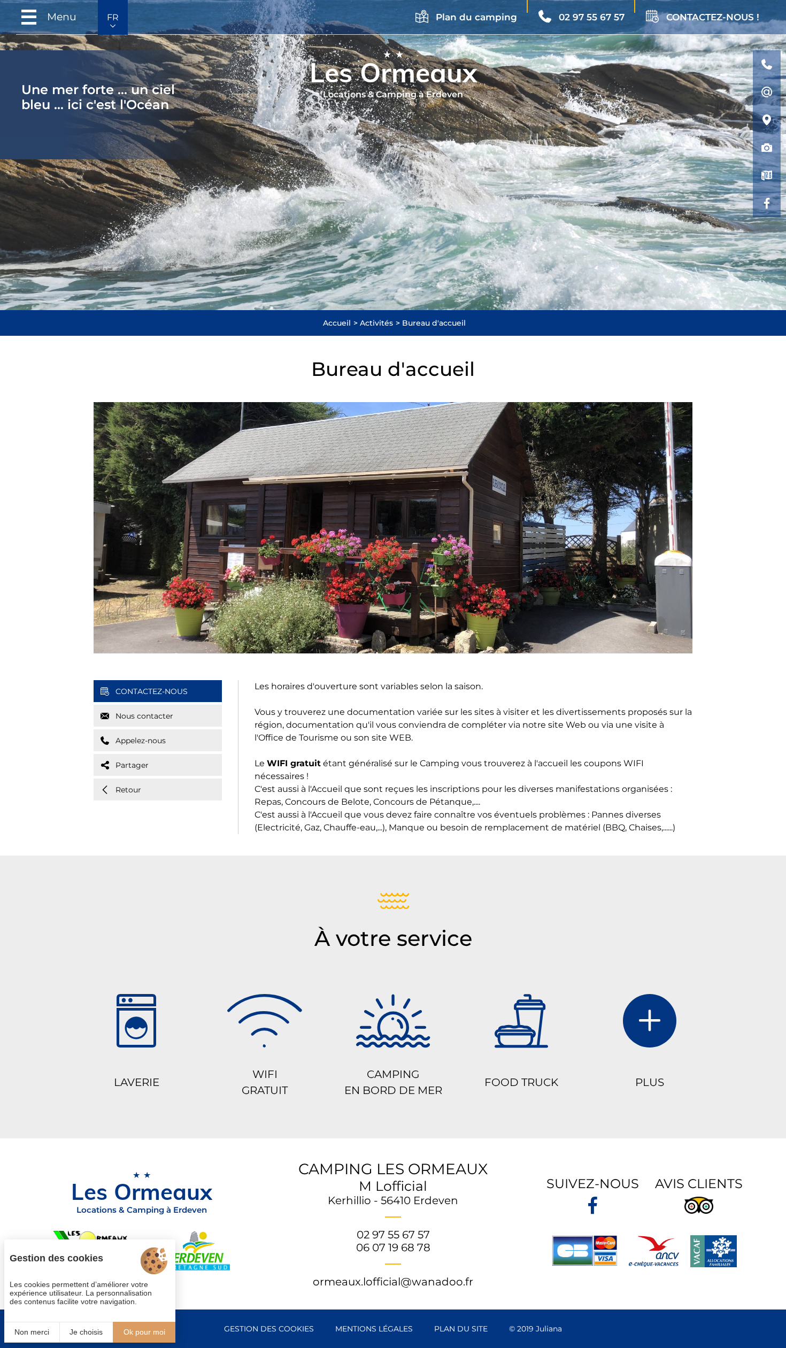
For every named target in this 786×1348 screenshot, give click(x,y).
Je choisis (86, 1332)
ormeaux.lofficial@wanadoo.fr (393, 1281)
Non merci (31, 1332)
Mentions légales (374, 1329)
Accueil (337, 323)
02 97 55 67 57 (393, 1234)
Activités (376, 323)
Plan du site (461, 1329)
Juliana (549, 1329)
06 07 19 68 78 (393, 1247)
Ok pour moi (144, 1332)
